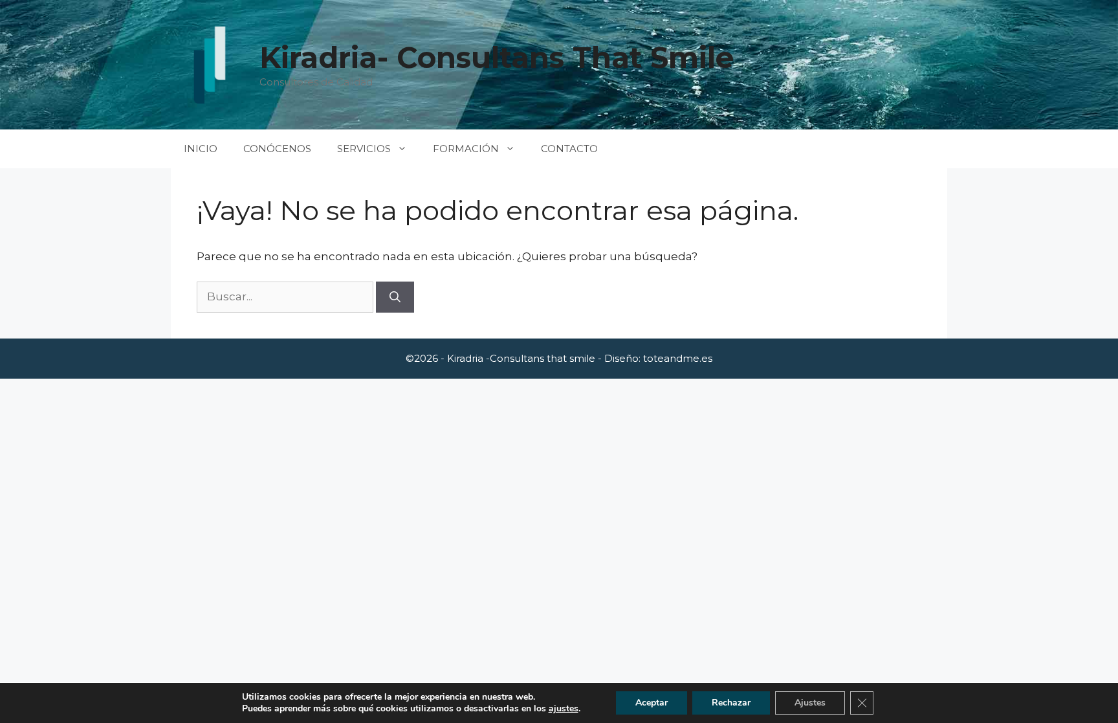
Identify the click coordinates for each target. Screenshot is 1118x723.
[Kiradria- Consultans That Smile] (209, 65)
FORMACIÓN (466, 148)
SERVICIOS (364, 148)
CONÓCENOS (277, 148)
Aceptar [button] (651, 702)
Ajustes (810, 702)
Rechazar (731, 702)
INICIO (200, 148)
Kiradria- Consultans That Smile (496, 57)
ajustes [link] (563, 708)
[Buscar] (395, 297)
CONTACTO (569, 148)
